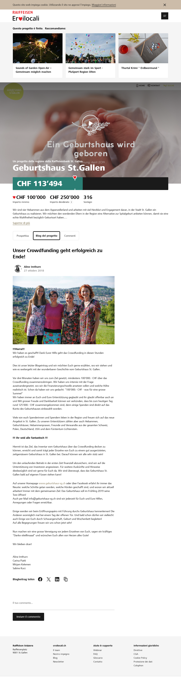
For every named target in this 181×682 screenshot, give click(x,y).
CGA (136, 654)
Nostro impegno (61, 654)
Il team (56, 650)
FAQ (95, 654)
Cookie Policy (140, 657)
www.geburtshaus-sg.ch (51, 483)
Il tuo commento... (23, 602)
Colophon (138, 665)
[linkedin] (57, 579)
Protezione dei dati (143, 661)
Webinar (97, 650)
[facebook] (40, 579)
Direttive (138, 650)
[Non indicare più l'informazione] (164, 5)
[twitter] (48, 579)
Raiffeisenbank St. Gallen (67, 161)
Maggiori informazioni (104, 4)
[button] (164, 15)
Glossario (98, 657)
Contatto (97, 661)
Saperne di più (21, 222)
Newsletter (58, 661)
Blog (55, 657)
